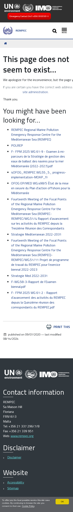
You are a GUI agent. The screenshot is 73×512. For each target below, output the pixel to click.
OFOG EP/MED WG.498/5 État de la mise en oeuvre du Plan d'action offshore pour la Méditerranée (40, 188)
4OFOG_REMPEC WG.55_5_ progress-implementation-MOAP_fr (38, 175)
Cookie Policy (28, 506)
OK (62, 501)
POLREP (17, 145)
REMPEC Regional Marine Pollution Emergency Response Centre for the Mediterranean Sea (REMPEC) (36, 134)
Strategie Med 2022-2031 (29, 275)
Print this (62, 326)
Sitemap (13, 488)
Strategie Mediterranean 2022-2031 (36, 234)
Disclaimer (14, 457)
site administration (35, 91)
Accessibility (15, 482)
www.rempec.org (22, 435)
